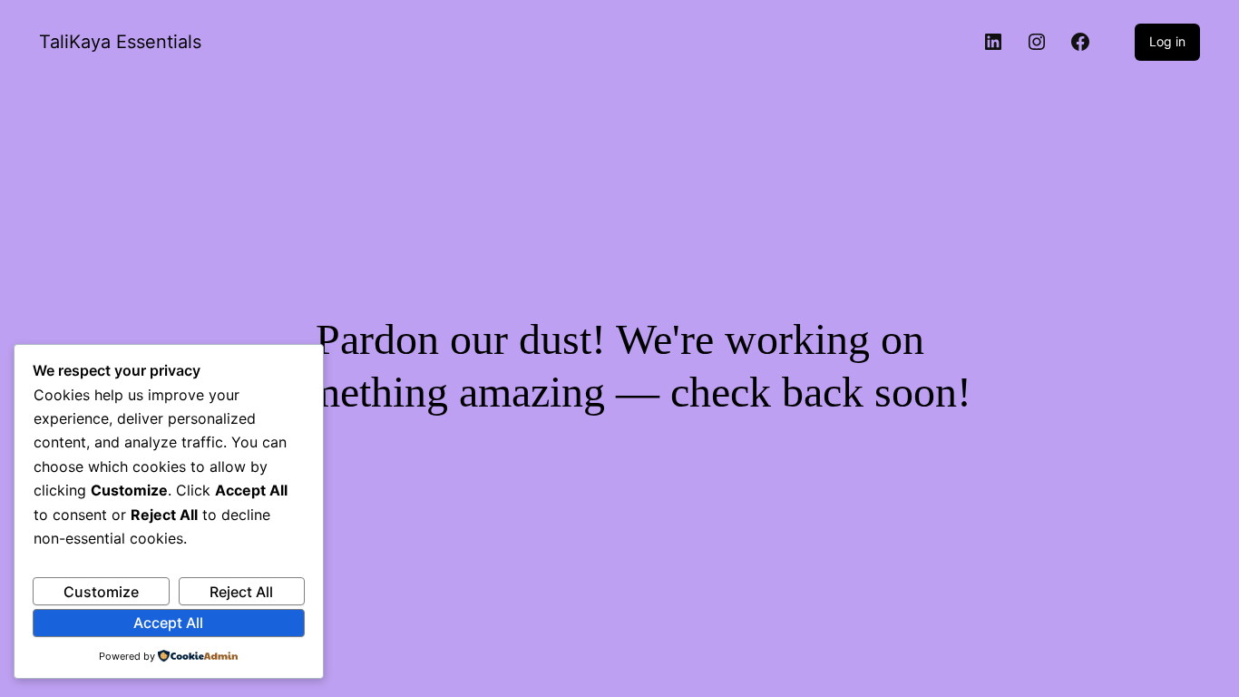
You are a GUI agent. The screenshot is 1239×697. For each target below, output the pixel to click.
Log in (1167, 41)
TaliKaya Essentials (120, 42)
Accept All (168, 623)
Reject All (241, 592)
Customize (101, 592)
